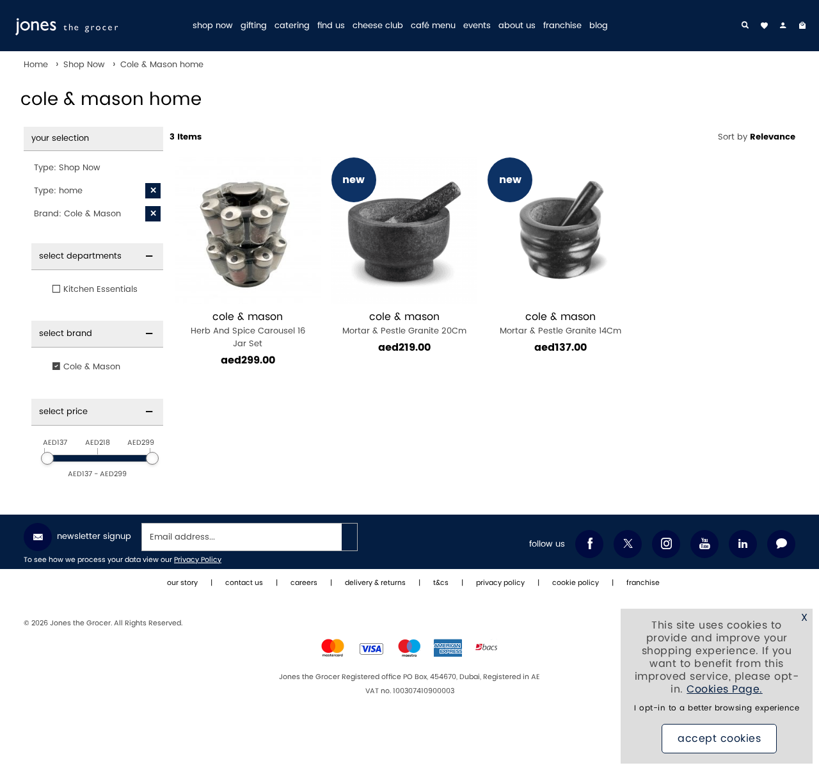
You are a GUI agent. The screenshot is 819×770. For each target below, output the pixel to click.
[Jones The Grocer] (97, 25)
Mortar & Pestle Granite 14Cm (560, 323)
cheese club (378, 26)
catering (292, 26)
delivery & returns (375, 583)
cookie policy (575, 583)
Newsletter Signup (94, 536)
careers (303, 583)
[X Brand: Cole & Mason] (153, 213)
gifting (254, 26)
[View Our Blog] (781, 544)
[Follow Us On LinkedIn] (743, 544)
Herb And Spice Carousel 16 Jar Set (248, 330)
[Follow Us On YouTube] (704, 544)
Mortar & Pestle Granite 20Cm (404, 323)
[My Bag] (802, 25)
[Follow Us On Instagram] (666, 544)
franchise (562, 26)
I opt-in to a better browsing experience (716, 708)
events (477, 26)
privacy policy (500, 583)
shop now (213, 26)
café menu (433, 26)
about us (517, 26)
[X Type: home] (153, 190)
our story (182, 583)
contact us (244, 583)
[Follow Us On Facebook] (589, 544)
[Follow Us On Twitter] (628, 544)
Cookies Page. (725, 689)
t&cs (441, 583)
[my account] (783, 25)
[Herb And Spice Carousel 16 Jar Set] (248, 230)
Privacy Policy (197, 560)
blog (598, 26)
